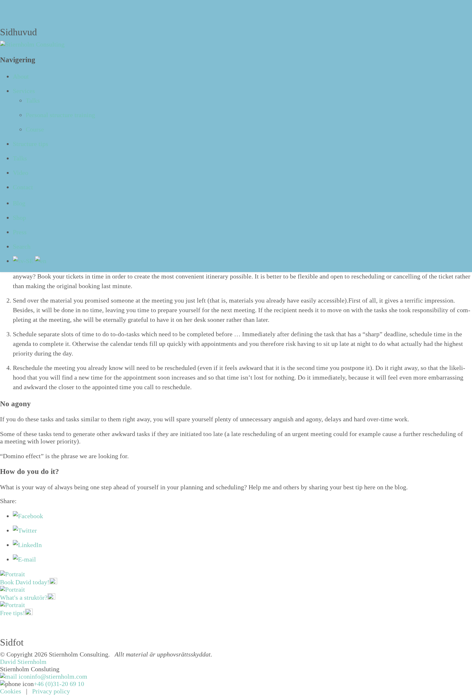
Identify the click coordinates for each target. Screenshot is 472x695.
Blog (19, 203)
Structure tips (30, 143)
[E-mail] (24, 559)
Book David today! (24, 582)
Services (24, 90)
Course (35, 129)
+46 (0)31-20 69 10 (59, 683)
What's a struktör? (24, 597)
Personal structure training (60, 114)
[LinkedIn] (27, 544)
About (21, 76)
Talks (33, 100)
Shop (19, 217)
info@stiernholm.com (58, 676)
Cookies (10, 691)
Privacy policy (51, 691)
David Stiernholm (23, 661)
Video (20, 172)
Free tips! (12, 612)
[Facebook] (28, 515)
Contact (23, 187)
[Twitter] (25, 530)
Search (22, 246)
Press (20, 232)
